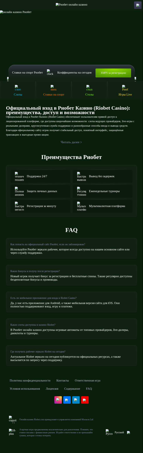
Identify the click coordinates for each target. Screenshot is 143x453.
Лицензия (52, 388)
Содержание (72, 388)
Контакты (62, 380)
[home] (71, 5)
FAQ (89, 388)
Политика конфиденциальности (30, 380)
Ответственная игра (87, 380)
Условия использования (25, 388)
